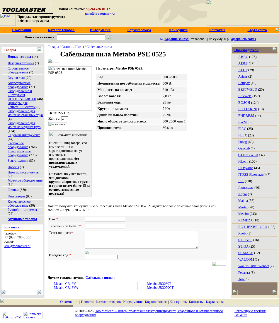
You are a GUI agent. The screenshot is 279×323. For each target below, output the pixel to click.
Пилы (79, 47)
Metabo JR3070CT (160, 287)
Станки (13, 190)
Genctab (244, 148)
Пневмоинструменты (23, 172)
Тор (241, 279)
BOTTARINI (247, 109)
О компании (69, 302)
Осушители (16, 78)
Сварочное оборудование (18, 145)
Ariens (242, 76)
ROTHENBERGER (252, 227)
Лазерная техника (21, 63)
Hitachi (243, 161)
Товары (53, 47)
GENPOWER (248, 155)
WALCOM (246, 259)
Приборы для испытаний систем (22, 105)
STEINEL (245, 240)
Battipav (244, 83)
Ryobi (242, 233)
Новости (87, 302)
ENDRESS (246, 115)
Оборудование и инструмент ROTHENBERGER (22, 95)
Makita (243, 200)
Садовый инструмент (24, 135)
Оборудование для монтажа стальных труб (25, 113)
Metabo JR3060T (159, 284)
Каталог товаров (108, 302)
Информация (133, 302)
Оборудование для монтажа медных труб (24, 125)
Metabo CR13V (65, 284)
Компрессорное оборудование (19, 153)
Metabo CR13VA (66, 287)
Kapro (242, 194)
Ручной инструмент (22, 209)
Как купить (178, 302)
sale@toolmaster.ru (100, 13)
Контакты (196, 302)
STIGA (243, 246)
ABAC (243, 57)
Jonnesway (245, 187)
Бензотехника (18, 160)
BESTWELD (247, 89)
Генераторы (16, 196)
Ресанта (244, 272)
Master (243, 207)
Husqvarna (245, 168)
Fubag (242, 142)
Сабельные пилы (99, 47)
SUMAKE (245, 253)
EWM (242, 122)
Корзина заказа (156, 302)
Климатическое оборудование (19, 203)
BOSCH (244, 102)
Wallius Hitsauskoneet (253, 266)
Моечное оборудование (25, 180)
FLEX (242, 135)
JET (241, 181)
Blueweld (245, 96)
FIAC (242, 129)
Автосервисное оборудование (19, 85)
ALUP (242, 70)
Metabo (243, 214)
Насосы (13, 167)
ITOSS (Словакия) (251, 174)
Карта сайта (215, 302)
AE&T (243, 63)
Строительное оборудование (18, 70)
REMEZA (245, 220)
